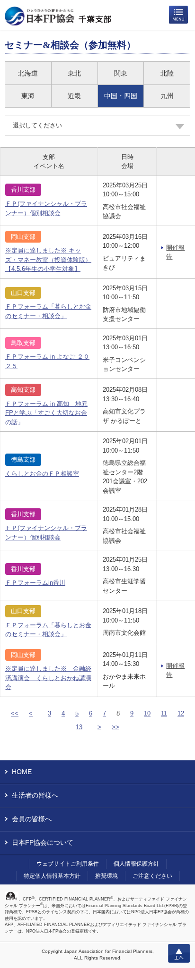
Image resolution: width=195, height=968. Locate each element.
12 (180, 713)
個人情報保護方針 (136, 863)
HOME (22, 771)
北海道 (28, 73)
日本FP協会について (42, 842)
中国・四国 (120, 96)
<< (14, 713)
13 (79, 727)
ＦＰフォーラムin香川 (35, 582)
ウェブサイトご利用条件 (67, 863)
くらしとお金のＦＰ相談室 (42, 473)
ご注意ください (152, 876)
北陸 (167, 73)
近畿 (74, 96)
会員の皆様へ (32, 819)
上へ (179, 953)
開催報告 (175, 252)
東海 (28, 96)
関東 (120, 73)
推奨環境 (106, 876)
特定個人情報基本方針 (52, 876)
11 (164, 713)
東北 (74, 73)
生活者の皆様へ (35, 795)
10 (147, 713)
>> (115, 727)
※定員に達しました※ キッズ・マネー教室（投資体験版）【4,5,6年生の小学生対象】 (48, 259)
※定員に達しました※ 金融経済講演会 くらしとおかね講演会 (48, 677)
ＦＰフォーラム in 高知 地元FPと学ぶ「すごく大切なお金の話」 (46, 413)
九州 (167, 96)
